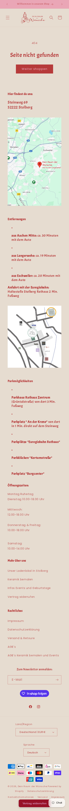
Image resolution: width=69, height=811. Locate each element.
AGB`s (12, 647)
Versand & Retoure (21, 638)
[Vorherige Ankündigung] (7, 4)
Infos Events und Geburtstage (29, 588)
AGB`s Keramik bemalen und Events (33, 655)
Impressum (16, 621)
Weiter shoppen (34, 69)
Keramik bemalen (20, 579)
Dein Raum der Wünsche (32, 786)
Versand (43, 797)
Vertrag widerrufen (21, 597)
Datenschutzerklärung (24, 629)
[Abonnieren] (57, 679)
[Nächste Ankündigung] (62, 4)
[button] (7, 17)
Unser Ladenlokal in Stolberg (28, 571)
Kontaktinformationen (21, 797)
